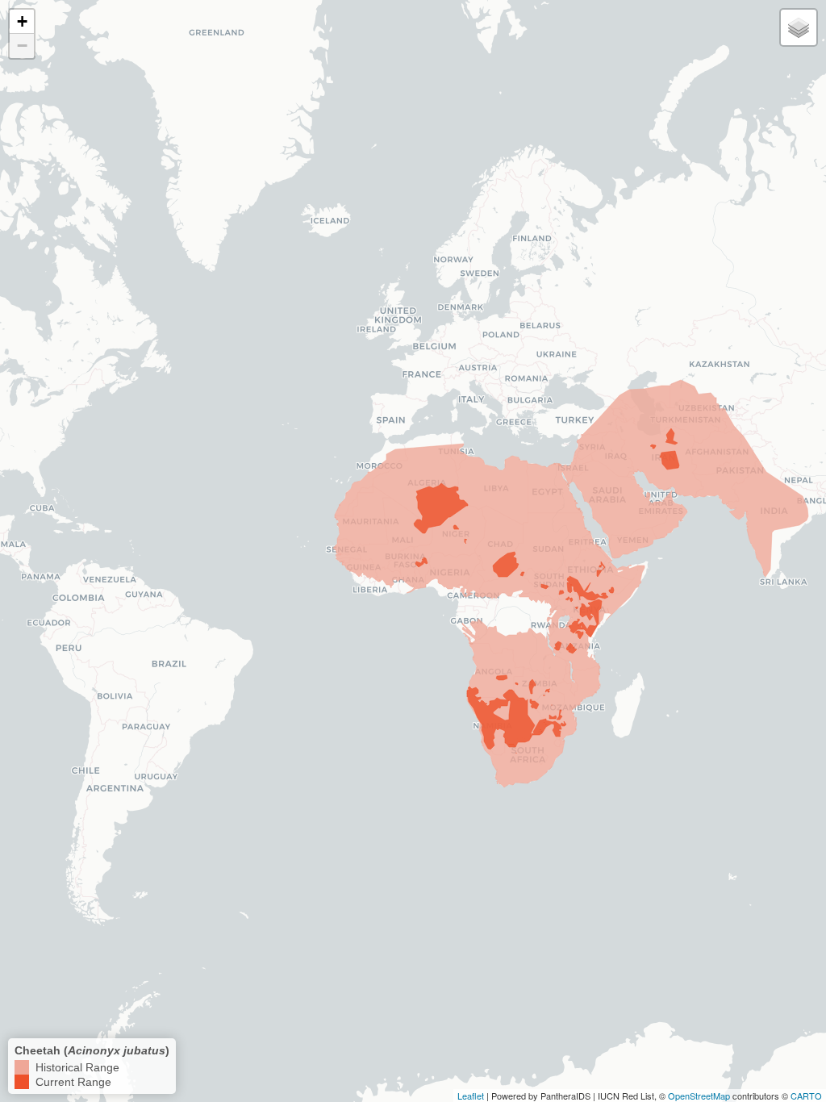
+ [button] (22, 21)
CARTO (806, 1095)
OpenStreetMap (699, 1095)
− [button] (22, 45)
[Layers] (798, 27)
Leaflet (470, 1095)
